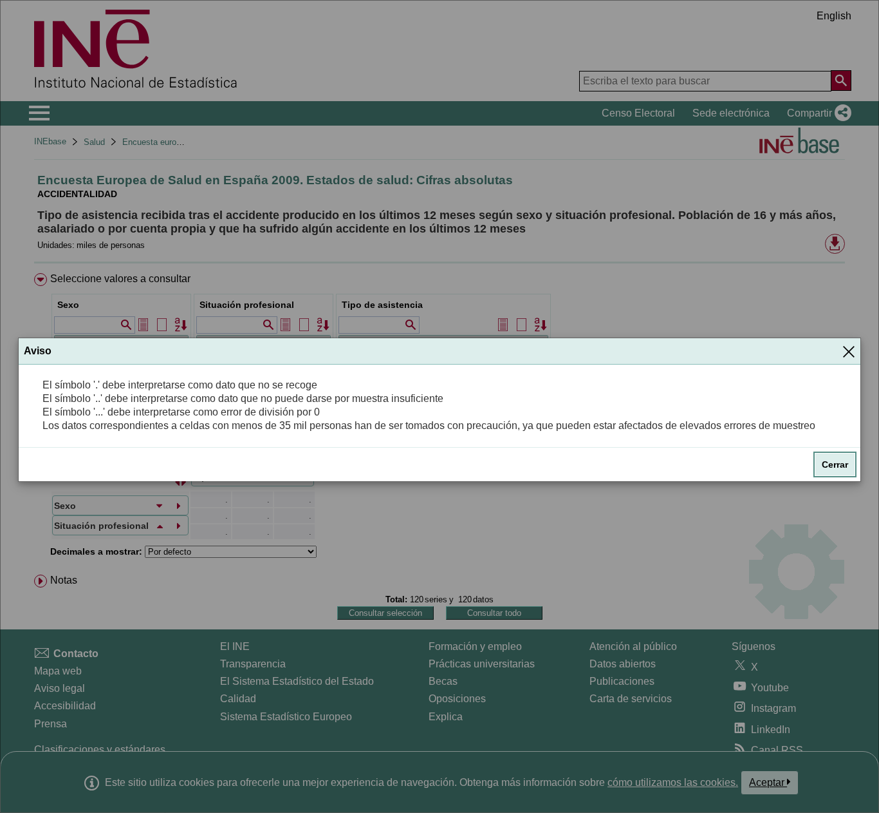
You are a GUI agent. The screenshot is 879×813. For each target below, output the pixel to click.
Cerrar (835, 464)
